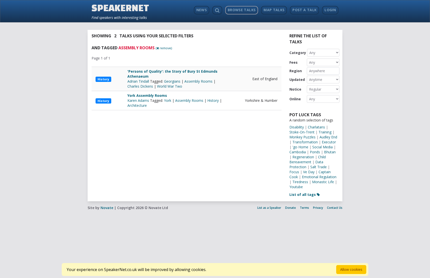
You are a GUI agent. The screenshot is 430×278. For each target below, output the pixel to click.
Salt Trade (318, 167)
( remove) (164, 48)
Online (295, 99)
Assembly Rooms (198, 81)
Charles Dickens (140, 86)
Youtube (296, 186)
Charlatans (316, 127)
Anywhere (317, 70)
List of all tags (303, 194)
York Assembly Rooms (147, 95)
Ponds (315, 152)
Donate (290, 208)
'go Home (300, 147)
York (167, 100)
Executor (329, 142)
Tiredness (300, 181)
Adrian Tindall (138, 81)
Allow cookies (351, 269)
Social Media (322, 147)
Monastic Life (323, 181)
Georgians (172, 81)
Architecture (137, 105)
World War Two (169, 86)
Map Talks (274, 9)
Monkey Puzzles (302, 137)
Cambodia (297, 152)
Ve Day (309, 171)
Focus (294, 171)
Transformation (305, 142)
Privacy (318, 208)
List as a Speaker (269, 208)
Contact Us (334, 208)
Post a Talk (304, 9)
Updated (297, 79)
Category (297, 52)
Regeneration (303, 157)
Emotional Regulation (319, 176)
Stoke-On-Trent (302, 132)
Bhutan (330, 152)
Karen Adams (138, 100)
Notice (295, 89)
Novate (107, 207)
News (201, 9)
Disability (296, 127)
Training (325, 132)
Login (330, 9)
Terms (304, 208)
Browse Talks (242, 9)
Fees (293, 62)
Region (295, 70)
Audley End (328, 137)
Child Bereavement (307, 159)
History (103, 79)
